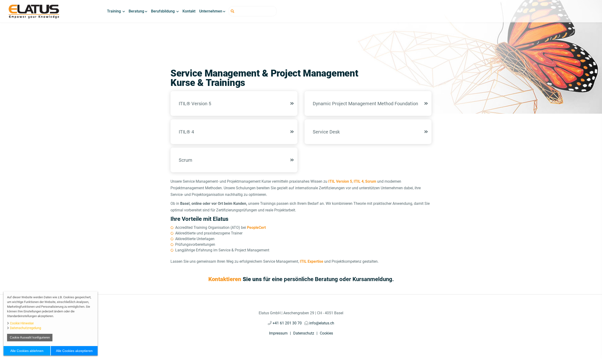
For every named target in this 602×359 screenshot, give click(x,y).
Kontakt (188, 11)
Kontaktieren (224, 279)
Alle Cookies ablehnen (27, 351)
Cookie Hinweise (22, 323)
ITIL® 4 (186, 132)
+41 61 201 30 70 (287, 323)
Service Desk (326, 132)
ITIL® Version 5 (195, 103)
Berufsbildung (163, 11)
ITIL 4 (359, 181)
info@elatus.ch (321, 323)
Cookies (326, 333)
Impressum (278, 333)
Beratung (136, 11)
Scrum (185, 160)
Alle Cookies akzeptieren (74, 351)
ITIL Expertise (312, 261)
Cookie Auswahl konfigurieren (30, 337)
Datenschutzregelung (25, 328)
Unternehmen (210, 11)
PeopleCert (256, 227)
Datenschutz (303, 333)
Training (114, 11)
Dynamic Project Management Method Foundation (365, 103)
